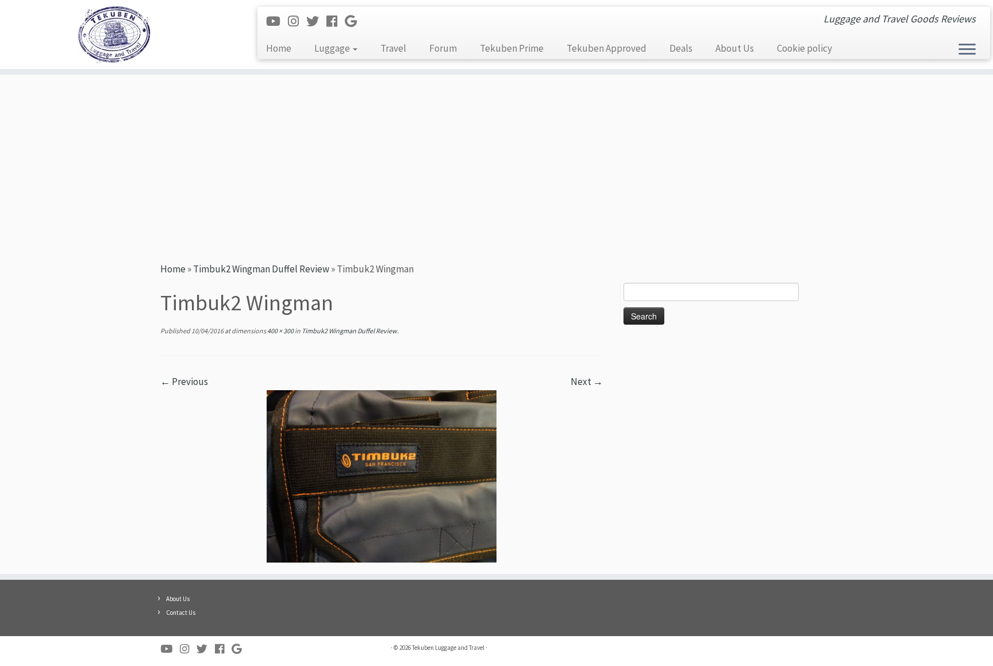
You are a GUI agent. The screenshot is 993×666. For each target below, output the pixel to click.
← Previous (184, 381)
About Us (734, 48)
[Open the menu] (967, 50)
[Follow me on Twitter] (316, 21)
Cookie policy (804, 48)
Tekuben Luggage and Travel (448, 648)
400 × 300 (280, 330)
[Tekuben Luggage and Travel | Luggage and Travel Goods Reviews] (114, 34)
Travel (393, 48)
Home (278, 48)
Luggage (333, 48)
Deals (680, 48)
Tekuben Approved (606, 48)
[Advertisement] (496, 166)
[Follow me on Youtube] (277, 21)
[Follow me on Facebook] (335, 21)
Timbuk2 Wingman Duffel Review (261, 269)
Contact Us (180, 613)
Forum (443, 48)
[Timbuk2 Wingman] (381, 475)
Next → (587, 381)
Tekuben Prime (512, 48)
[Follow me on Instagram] (297, 21)
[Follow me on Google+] (354, 21)
